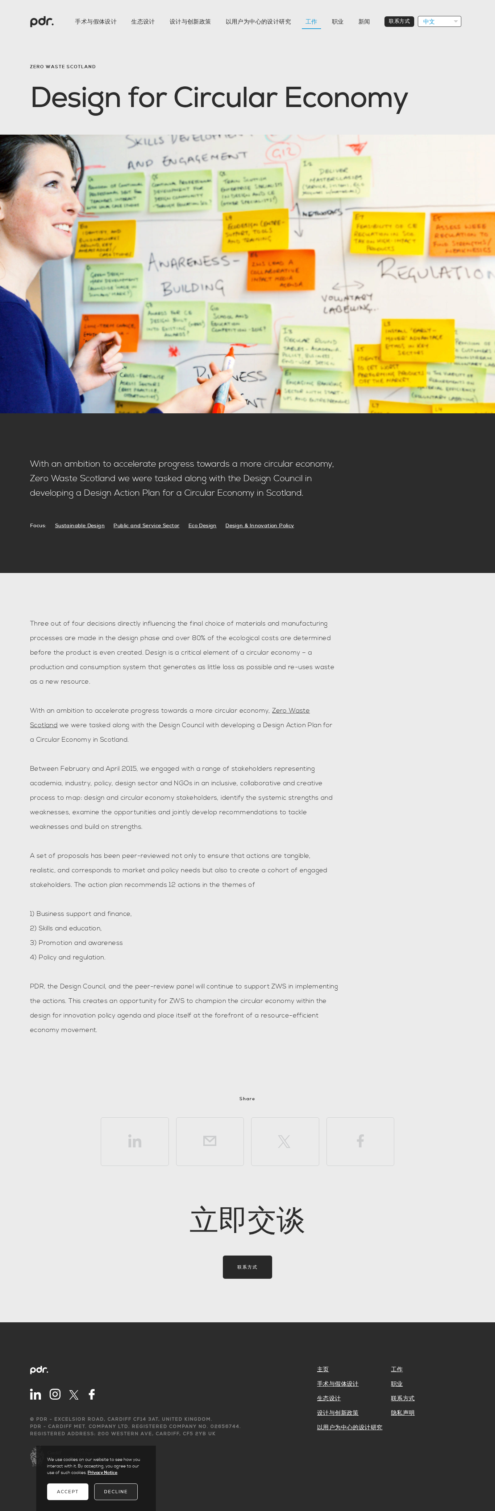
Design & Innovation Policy (259, 525)
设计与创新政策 (190, 22)
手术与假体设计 (96, 22)
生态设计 (143, 22)
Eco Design (202, 525)
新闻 (364, 22)
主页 (323, 1369)
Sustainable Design (80, 525)
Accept (68, 1492)
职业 (338, 22)
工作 (311, 22)
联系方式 (399, 21)
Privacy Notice (102, 1472)
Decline (116, 1492)
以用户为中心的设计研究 (258, 22)
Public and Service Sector (146, 525)
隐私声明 (403, 1413)
